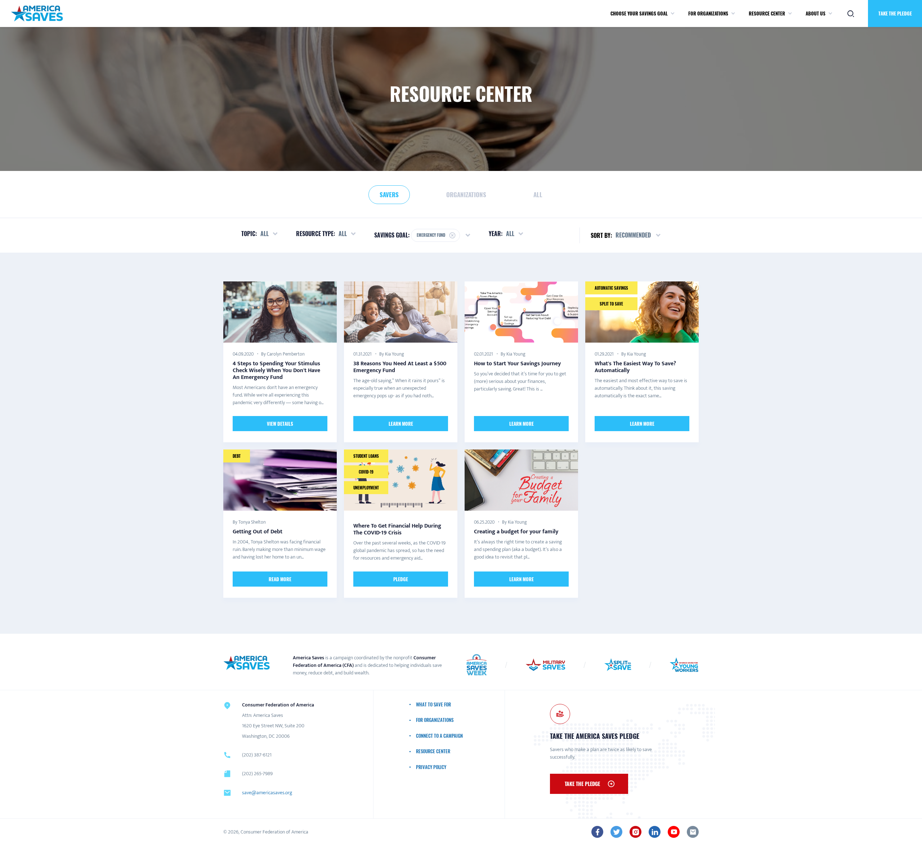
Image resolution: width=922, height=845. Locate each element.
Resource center (767, 13)
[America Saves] (246, 663)
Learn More (401, 423)
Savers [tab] (389, 194)
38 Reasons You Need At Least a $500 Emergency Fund (399, 366)
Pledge (400, 579)
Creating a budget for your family (516, 532)
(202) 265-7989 (257, 773)
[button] (672, 13)
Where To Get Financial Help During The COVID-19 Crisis (397, 529)
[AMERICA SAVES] (37, 13)
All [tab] (537, 194)
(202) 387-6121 (257, 755)
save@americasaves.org (267, 792)
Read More (280, 579)
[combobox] (639, 235)
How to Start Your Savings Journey (517, 363)
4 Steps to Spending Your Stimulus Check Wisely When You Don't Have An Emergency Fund (276, 370)
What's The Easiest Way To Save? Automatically (635, 366)
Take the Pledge (895, 13)
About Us (815, 13)
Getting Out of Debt (257, 532)
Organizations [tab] (466, 194)
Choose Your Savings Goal (639, 13)
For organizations (708, 13)
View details (280, 423)
